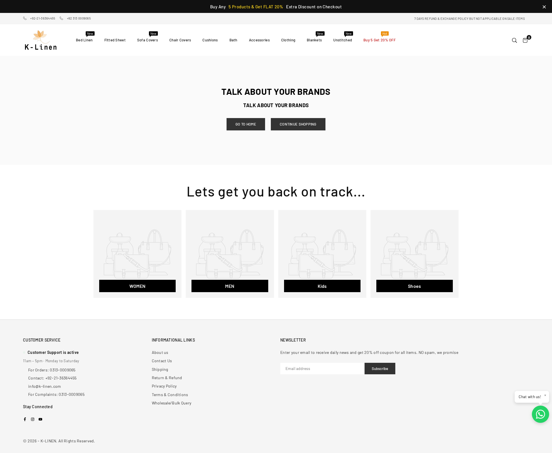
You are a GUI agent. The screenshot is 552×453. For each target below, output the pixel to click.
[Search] (514, 40)
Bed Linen (84, 37)
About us (160, 352)
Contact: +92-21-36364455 (52, 377)
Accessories (259, 40)
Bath (233, 40)
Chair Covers (180, 40)
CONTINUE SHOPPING (298, 124)
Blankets (315, 37)
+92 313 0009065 (79, 18)
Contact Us (162, 360)
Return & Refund (167, 377)
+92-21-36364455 (42, 18)
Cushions (210, 40)
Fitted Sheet (115, 40)
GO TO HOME (245, 124)
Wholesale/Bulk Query (171, 402)
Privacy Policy (164, 385)
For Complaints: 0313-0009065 (56, 394)
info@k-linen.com (44, 386)
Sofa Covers (147, 37)
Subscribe (380, 368)
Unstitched (342, 37)
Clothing (288, 40)
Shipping (160, 369)
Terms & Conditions (170, 394)
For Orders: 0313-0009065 (52, 369)
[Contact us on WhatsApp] (540, 414)
